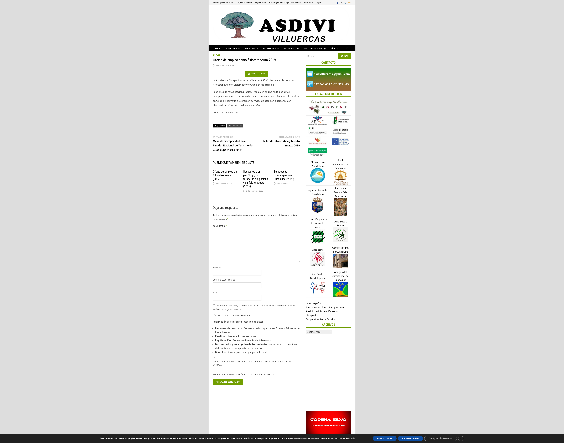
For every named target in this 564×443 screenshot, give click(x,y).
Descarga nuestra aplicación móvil (285, 2)
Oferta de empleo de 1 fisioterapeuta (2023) (225, 175)
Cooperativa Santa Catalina (320, 319)
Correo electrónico (224, 279)
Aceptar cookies (384, 438)
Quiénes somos (245, 2)
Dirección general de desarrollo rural (317, 223)
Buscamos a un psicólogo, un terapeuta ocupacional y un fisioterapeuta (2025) (255, 179)
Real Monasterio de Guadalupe (340, 164)
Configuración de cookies (441, 438)
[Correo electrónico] (349, 2)
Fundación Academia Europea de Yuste (327, 307)
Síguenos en (260, 2)
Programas (269, 48)
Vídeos (334, 48)
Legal (318, 2)
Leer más (350, 438)
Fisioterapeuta (235, 125)
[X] (342, 2)
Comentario (220, 226)
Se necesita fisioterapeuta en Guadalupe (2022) (284, 175)
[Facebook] (338, 2)
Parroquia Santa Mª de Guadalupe (340, 192)
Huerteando (233, 48)
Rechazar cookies (410, 438)
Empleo (216, 55)
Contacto (308, 2)
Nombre (217, 267)
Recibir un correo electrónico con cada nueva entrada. (244, 374)
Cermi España (313, 303)
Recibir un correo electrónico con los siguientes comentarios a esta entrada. (252, 363)
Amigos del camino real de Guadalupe (340, 276)
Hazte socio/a (291, 48)
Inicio (218, 48)
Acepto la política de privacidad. (233, 315)
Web (215, 292)
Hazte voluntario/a (315, 48)
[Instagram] (346, 2)
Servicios (250, 48)
